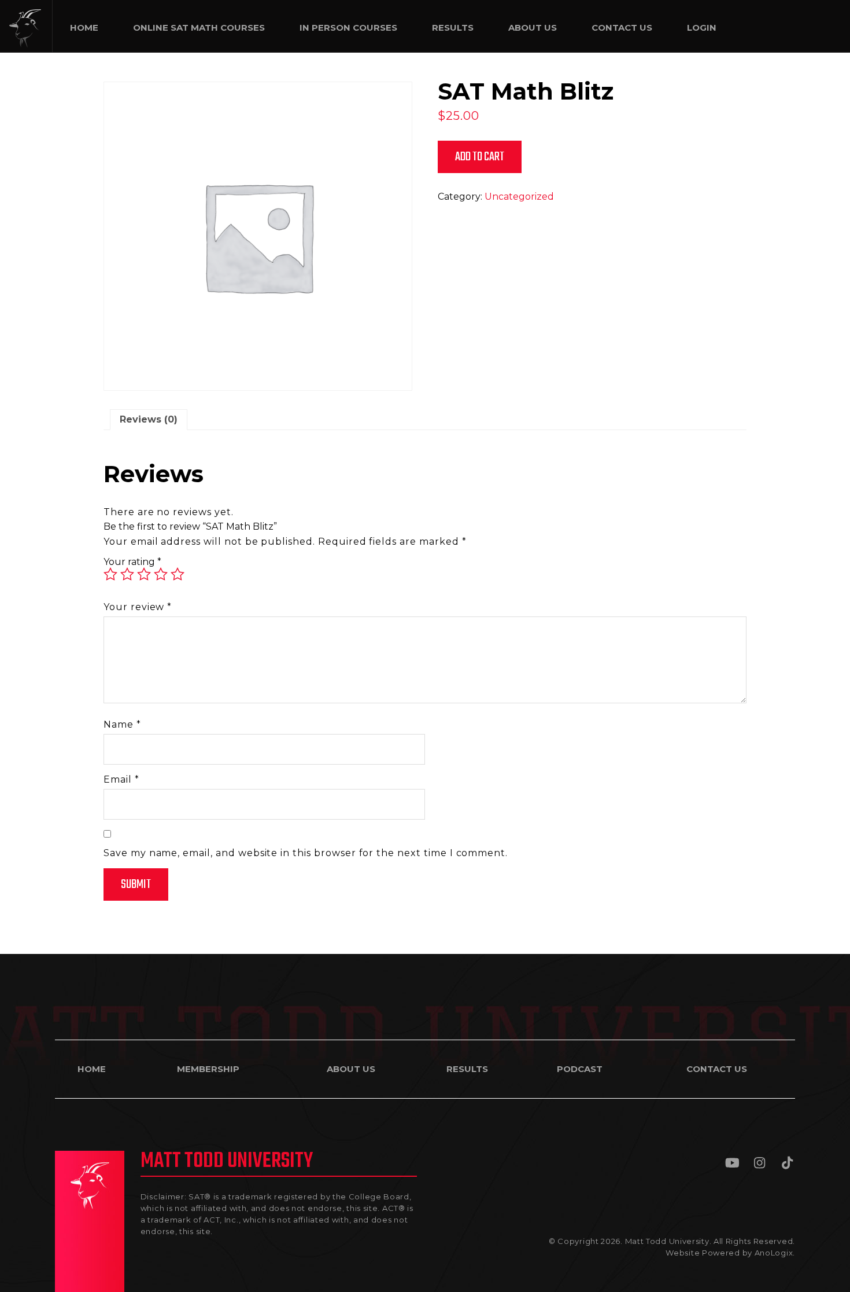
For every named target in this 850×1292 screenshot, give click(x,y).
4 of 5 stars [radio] (161, 574)
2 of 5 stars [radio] (127, 574)
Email (121, 779)
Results (467, 1068)
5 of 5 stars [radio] (177, 574)
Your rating (132, 562)
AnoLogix (774, 1252)
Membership (208, 1068)
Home (91, 1068)
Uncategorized (519, 196)
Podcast (580, 1068)
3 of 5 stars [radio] (144, 574)
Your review (138, 606)
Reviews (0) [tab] (149, 419)
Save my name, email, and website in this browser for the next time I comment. (306, 852)
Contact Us (716, 1068)
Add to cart (479, 157)
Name (122, 724)
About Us (351, 1068)
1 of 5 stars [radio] (110, 574)
